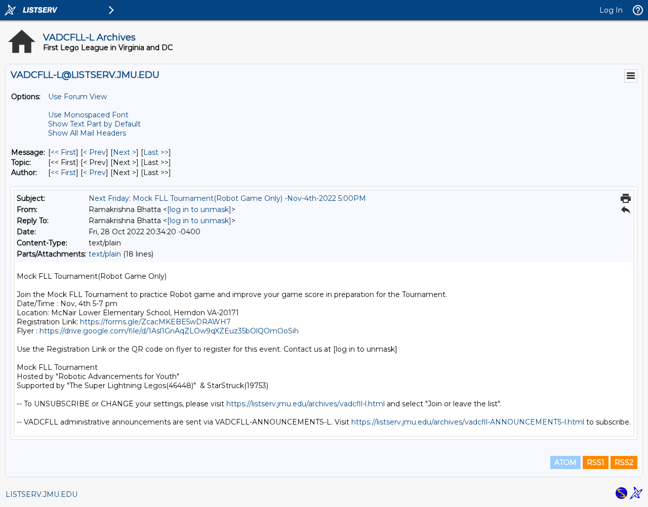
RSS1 (595, 462)
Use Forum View (77, 96)
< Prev (94, 152)
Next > (124, 152)
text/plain (105, 254)
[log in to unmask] (199, 209)
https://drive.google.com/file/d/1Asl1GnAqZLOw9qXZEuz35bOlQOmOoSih (169, 330)
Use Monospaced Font (88, 114)
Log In (611, 10)
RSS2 (624, 462)
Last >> (156, 152)
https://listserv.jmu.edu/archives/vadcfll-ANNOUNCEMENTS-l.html (467, 422)
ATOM (565, 462)
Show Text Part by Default (94, 124)
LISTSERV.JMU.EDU (41, 494)
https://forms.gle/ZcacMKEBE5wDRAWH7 (155, 321)
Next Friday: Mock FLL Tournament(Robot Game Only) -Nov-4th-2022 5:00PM (227, 198)
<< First (63, 152)
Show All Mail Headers (87, 133)
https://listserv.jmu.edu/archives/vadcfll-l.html (305, 403)
